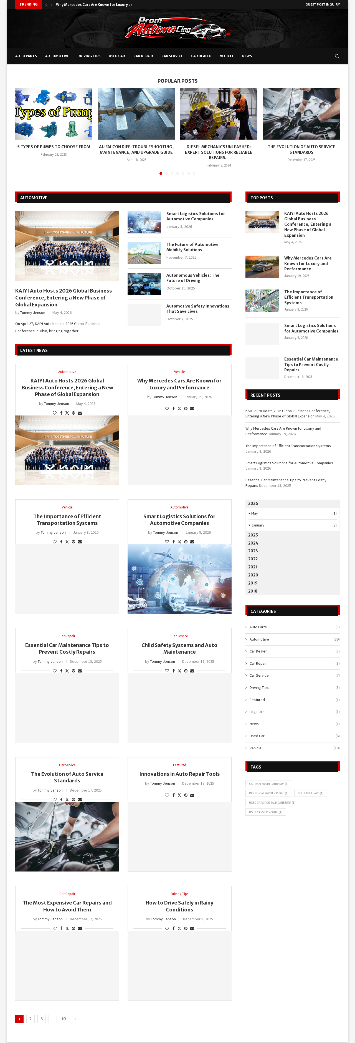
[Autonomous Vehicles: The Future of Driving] (144, 284)
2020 (253, 575)
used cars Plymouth (265, 812)
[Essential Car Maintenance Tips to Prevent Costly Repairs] (67, 708)
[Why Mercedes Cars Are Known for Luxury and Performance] (180, 450)
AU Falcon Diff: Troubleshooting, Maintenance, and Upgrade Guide (136, 149)
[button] (46, 4)
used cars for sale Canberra (272, 803)
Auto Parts (26, 56)
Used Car (117, 56)
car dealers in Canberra (268, 784)
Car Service (172, 56)
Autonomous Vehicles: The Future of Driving (192, 278)
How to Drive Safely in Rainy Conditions (179, 906)
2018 (252, 591)
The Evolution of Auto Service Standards (301, 149)
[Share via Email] (80, 412)
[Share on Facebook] (61, 412)
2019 (253, 583)
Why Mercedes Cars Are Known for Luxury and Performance (179, 384)
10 (64, 1018)
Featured (295, 699)
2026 (253, 503)
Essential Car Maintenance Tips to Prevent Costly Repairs (67, 648)
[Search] (337, 56)
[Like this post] (55, 412)
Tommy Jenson (32, 312)
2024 (253, 543)
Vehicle (227, 56)
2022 (253, 558)
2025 (253, 535)
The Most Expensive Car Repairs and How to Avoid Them (67, 906)
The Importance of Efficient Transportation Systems (102, 4)
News (247, 56)
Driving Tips (88, 56)
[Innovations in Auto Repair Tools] (180, 836)
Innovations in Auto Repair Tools (179, 774)
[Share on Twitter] (67, 412)
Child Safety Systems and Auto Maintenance (179, 648)
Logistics (295, 711)
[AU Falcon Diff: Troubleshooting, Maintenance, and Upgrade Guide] (136, 114)
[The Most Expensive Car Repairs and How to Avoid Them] (67, 965)
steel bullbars (310, 793)
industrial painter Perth (268, 793)
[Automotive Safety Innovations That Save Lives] (144, 315)
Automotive (57, 56)
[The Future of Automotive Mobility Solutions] (144, 253)
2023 (253, 550)
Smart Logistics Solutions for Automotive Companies (195, 216)
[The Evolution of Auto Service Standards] (301, 114)
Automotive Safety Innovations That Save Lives (197, 309)
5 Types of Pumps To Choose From (53, 146)
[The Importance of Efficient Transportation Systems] (67, 579)
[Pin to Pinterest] (73, 412)
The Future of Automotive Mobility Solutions (192, 247)
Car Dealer (201, 56)
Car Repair (143, 56)
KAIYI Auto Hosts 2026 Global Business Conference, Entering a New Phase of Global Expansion (63, 298)
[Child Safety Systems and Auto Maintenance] (180, 708)
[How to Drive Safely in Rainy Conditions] (180, 965)
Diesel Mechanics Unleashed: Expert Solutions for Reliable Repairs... (218, 152)
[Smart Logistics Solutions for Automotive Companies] (144, 222)
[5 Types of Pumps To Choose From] (53, 114)
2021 (252, 567)
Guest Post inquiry (322, 4)
